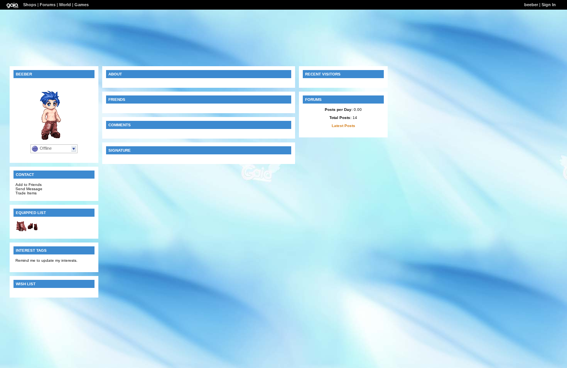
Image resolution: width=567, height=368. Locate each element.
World (65, 4)
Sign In (549, 4)
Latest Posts (343, 126)
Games (81, 4)
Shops (29, 4)
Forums (48, 4)
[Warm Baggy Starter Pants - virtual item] (21, 231)
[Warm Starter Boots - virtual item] (33, 231)
